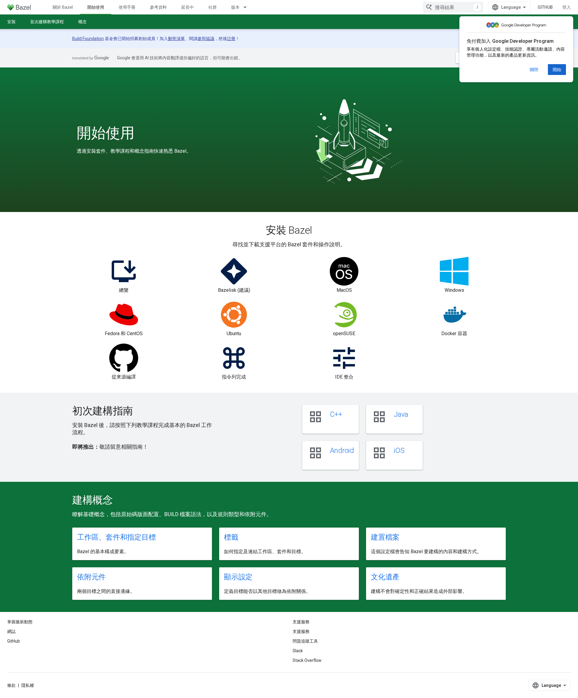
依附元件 (91, 577)
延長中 (187, 7)
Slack (298, 650)
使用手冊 (127, 7)
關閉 (534, 69)
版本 (235, 7)
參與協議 (205, 38)
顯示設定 (238, 577)
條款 (11, 685)
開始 (557, 69)
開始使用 (95, 7)
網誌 (11, 631)
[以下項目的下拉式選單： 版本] (248, 7)
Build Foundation (88, 38)
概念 (82, 21)
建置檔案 (385, 537)
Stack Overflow (307, 660)
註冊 (231, 38)
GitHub (545, 7)
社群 (212, 7)
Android (342, 450)
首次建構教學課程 (47, 21)
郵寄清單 (176, 38)
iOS (399, 450)
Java (401, 414)
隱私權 (27, 685)
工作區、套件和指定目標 (116, 537)
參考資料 (158, 7)
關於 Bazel (63, 7)
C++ (336, 414)
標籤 (231, 537)
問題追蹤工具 (305, 641)
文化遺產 (385, 577)
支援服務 (301, 631)
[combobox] (453, 7)
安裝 (11, 21)
